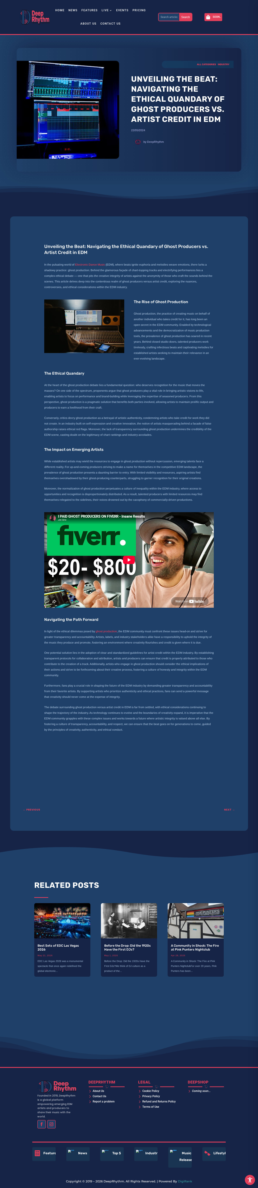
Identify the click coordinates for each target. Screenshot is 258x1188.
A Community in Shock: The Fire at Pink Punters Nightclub (195, 948)
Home (60, 10)
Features (89, 10)
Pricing (139, 10)
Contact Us (110, 23)
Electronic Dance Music (90, 264)
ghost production (106, 631)
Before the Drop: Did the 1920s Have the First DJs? (127, 948)
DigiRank (185, 1181)
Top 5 (116, 1153)
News (73, 10)
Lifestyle (220, 1153)
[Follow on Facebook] (41, 1124)
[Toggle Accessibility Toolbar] (249, 1179)
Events (122, 10)
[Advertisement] (118, 777)
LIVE (105, 10)
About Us (88, 23)
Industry (223, 64)
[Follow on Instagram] (51, 1124)
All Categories (206, 64)
